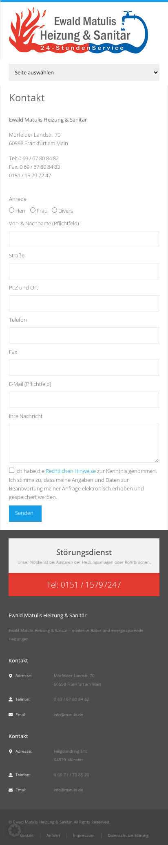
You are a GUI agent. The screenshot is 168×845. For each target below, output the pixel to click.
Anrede (18, 199)
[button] (14, 830)
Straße (16, 255)
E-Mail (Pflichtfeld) (30, 384)
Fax (13, 351)
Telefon (18, 319)
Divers (65, 210)
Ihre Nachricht (25, 416)
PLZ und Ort (23, 287)
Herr (20, 210)
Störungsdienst (84, 552)
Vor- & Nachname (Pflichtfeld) (44, 223)
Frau (42, 210)
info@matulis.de (68, 714)
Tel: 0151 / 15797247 (84, 584)
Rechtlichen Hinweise (71, 471)
